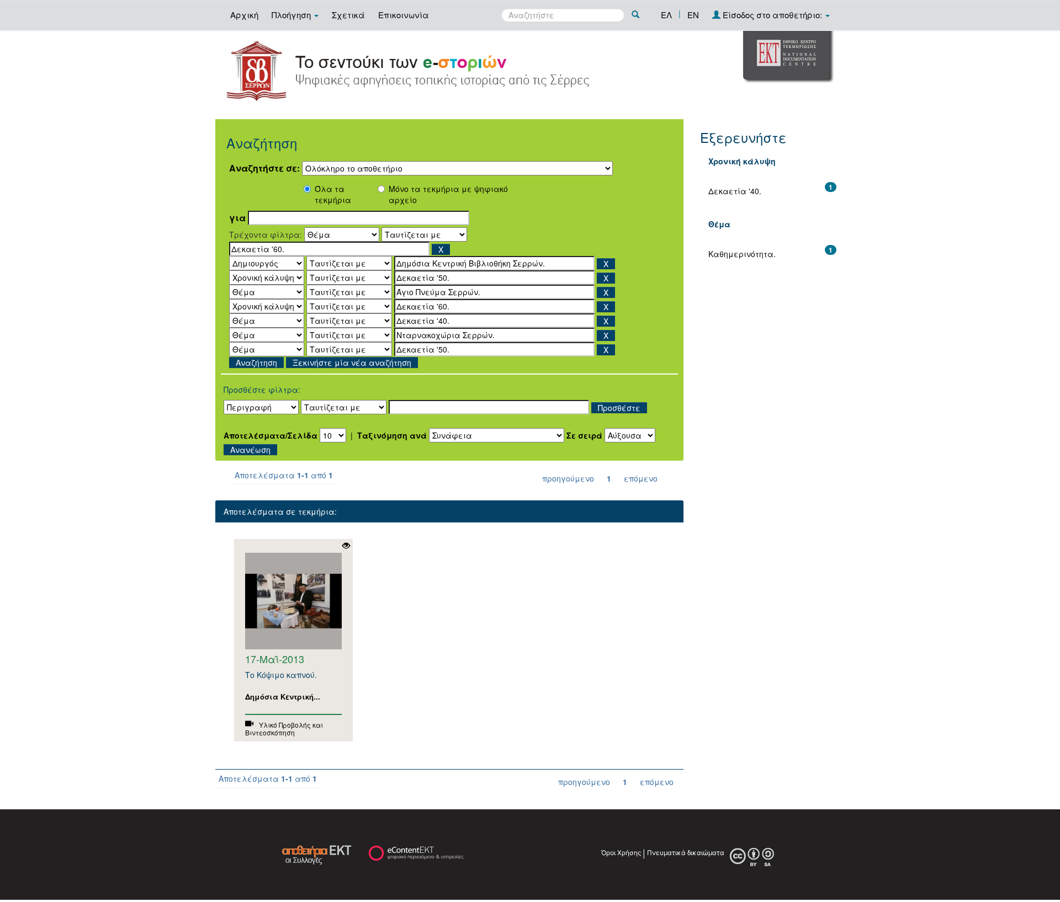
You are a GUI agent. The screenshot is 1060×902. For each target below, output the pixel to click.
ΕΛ (666, 14)
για (237, 218)
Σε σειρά (584, 435)
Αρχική (244, 14)
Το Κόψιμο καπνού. (281, 674)
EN (693, 14)
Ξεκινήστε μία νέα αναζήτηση (352, 362)
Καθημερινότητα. (742, 253)
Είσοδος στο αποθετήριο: (772, 14)
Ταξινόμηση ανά (392, 435)
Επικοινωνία (403, 14)
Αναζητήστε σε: (264, 168)
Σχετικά (348, 14)
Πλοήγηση (292, 14)
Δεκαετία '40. (734, 190)
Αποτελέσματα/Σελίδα (270, 435)
